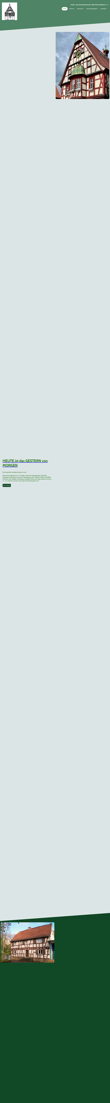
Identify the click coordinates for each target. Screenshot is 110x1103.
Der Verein (6, 485)
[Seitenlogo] (9, 11)
